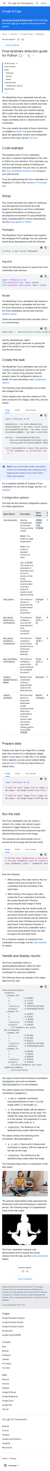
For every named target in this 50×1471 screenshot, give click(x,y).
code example (40, 942)
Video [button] (17, 410)
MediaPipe (40, 34)
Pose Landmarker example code (21, 171)
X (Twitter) (6, 1364)
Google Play (7, 1405)
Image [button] (7, 410)
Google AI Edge (11, 11)
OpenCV (13, 763)
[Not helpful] (23, 40)
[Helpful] (19, 40)
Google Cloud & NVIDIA (11, 1335)
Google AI (6, 1443)
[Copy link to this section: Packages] (16, 229)
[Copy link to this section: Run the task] (22, 814)
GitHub (19, 131)
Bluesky (5, 1351)
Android (5, 1379)
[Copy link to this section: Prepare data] (24, 743)
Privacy (13, 1458)
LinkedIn (5, 1359)
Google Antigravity (10, 1396)
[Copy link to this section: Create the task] (27, 360)
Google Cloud (7, 1401)
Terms (5, 1458)
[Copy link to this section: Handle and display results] (43, 956)
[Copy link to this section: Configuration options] (31, 497)
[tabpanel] (25, 437)
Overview (33, 138)
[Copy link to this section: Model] (12, 295)
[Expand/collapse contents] (16, 63)
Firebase (5, 1388)
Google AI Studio (9, 1392)
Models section (9, 314)
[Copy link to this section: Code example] (26, 148)
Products (13, 34)
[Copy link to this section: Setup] (13, 196)
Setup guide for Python (20, 222)
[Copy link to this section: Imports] (14, 261)
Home (4, 34)
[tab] (7, 410)
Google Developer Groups (12, 1322)
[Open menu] (4, 3)
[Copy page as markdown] (29, 55)
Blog (4, 1347)
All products (7, 1448)
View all (5, 1409)
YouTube (6, 1368)
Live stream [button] (30, 410)
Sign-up (15, 23)
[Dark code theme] (41, 247)
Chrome (5, 1384)
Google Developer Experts (13, 1326)
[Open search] (37, 3)
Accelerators (7, 1331)
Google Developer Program (13, 1318)
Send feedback (12, 45)
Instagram (6, 1355)
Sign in (44, 3)
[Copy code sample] (46, 247)
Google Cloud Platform (11, 1439)
